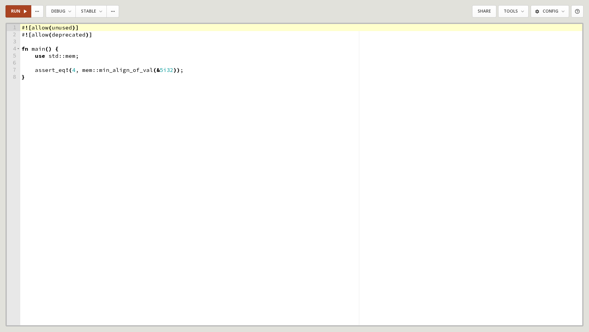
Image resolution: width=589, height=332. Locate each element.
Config (550, 11)
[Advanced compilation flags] (113, 11)
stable (88, 11)
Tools (511, 11)
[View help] (577, 11)
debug (58, 11)
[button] (18, 48)
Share (484, 11)
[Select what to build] (37, 11)
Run (15, 11)
